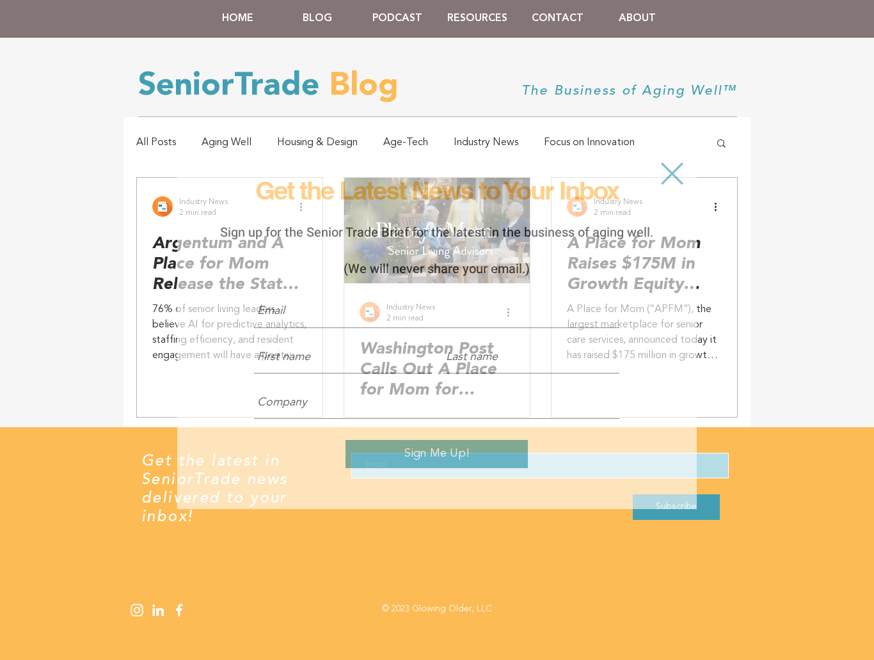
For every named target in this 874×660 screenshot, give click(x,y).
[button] (672, 173)
